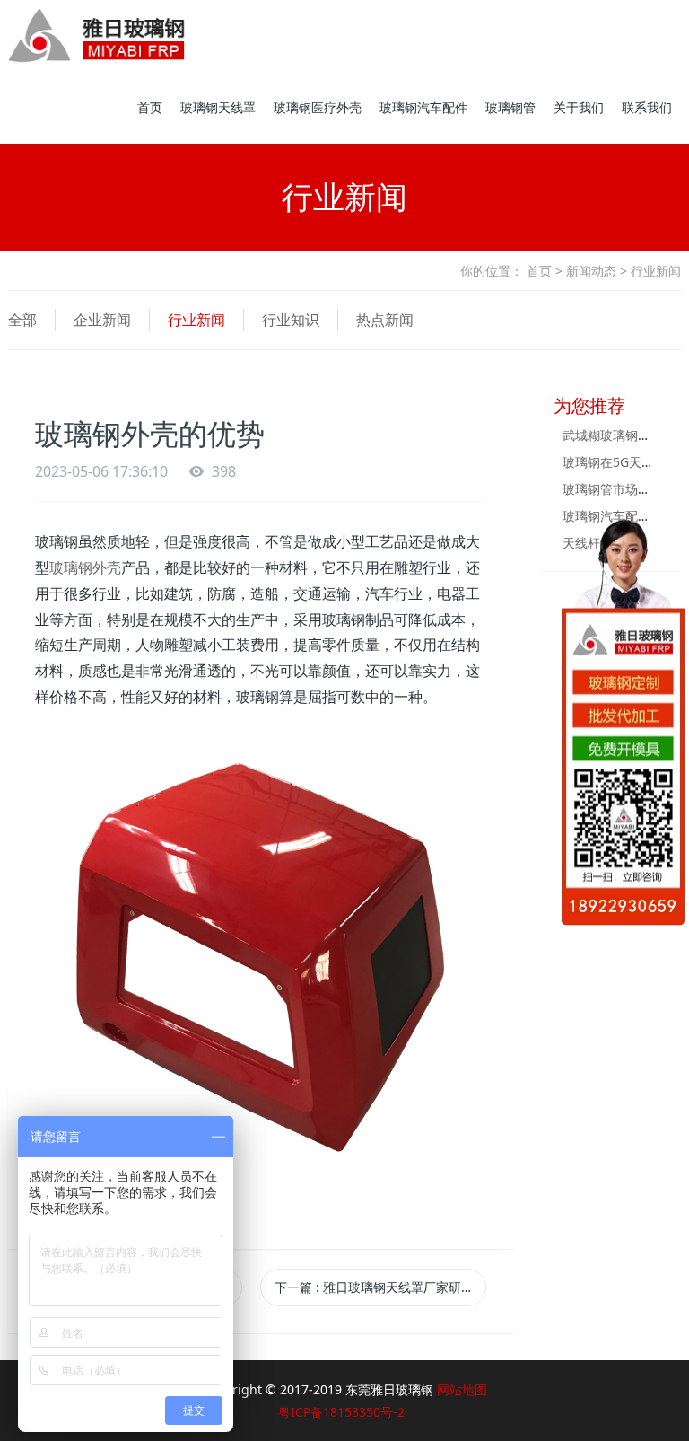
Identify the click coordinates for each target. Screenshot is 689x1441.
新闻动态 (591, 270)
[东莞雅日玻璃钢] (97, 36)
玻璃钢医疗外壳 (318, 107)
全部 (22, 319)
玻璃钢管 (510, 107)
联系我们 (647, 107)
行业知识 (290, 319)
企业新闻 (102, 319)
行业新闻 (196, 319)
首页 (149, 107)
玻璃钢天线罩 (218, 107)
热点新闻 (385, 319)
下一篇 (380, 1287)
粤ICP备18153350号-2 (341, 1411)
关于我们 (579, 107)
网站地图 (462, 1389)
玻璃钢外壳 (85, 567)
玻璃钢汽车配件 (423, 107)
